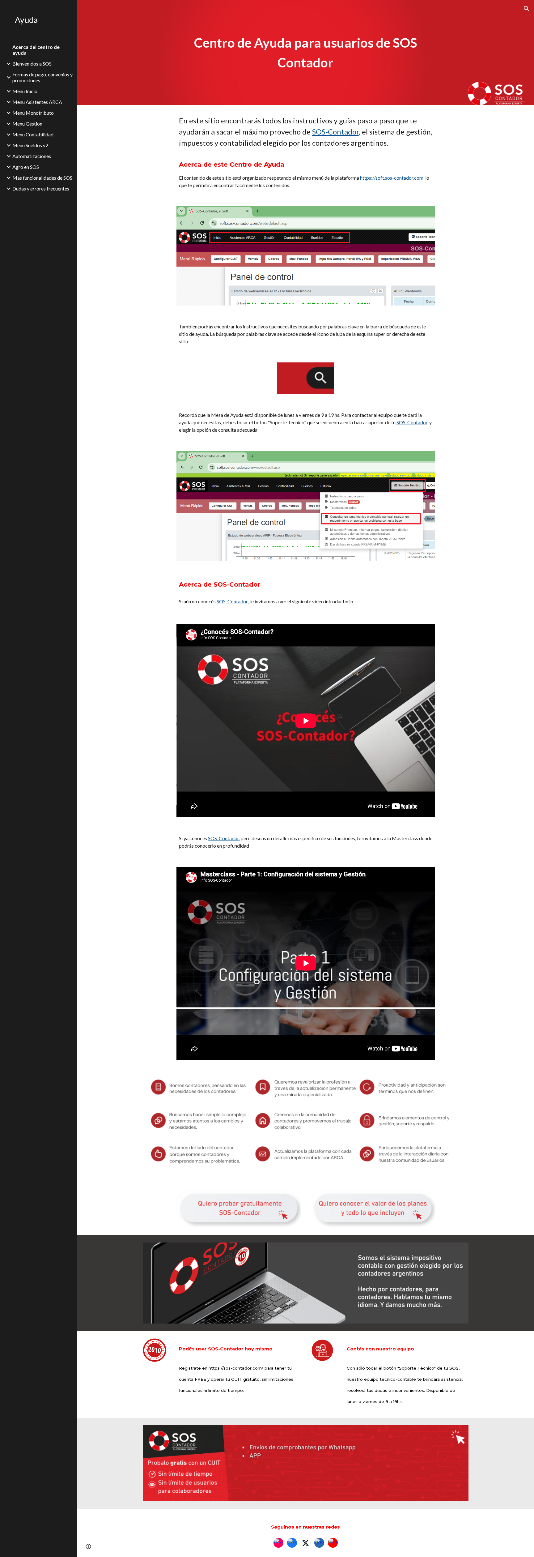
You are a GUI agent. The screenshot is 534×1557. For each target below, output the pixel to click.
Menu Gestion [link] (27, 123)
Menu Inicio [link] (24, 91)
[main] (305, 52)
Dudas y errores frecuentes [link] (40, 188)
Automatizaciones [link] (31, 156)
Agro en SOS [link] (25, 167)
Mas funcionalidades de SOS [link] (42, 178)
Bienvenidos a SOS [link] (32, 63)
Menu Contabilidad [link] (32, 134)
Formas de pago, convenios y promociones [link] (42, 77)
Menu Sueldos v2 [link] (30, 145)
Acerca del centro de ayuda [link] (36, 50)
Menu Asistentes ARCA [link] (37, 102)
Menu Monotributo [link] (33, 113)
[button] (526, 8)
